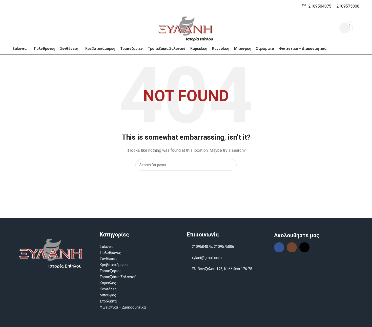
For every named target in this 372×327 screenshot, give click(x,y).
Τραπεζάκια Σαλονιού (118, 277)
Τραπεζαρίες (110, 271)
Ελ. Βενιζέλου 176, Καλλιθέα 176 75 (221, 269)
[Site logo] (186, 27)
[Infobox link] (316, 6)
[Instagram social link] (292, 247)
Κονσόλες (108, 289)
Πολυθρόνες (110, 252)
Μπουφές (108, 295)
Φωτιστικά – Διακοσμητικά (123, 307)
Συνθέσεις (108, 258)
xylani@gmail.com (207, 257)
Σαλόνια (106, 246)
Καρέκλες (108, 283)
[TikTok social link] (304, 247)
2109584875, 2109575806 (212, 246)
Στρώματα (108, 301)
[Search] (357, 28)
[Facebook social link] (279, 247)
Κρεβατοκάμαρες (114, 265)
